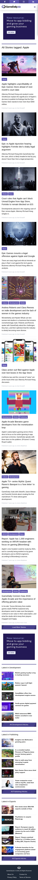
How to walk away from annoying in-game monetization (23, 762)
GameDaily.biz (10, 870)
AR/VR (5, 534)
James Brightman (22, 446)
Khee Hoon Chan (22, 622)
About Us (10, 874)
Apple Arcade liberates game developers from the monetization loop (17, 425)
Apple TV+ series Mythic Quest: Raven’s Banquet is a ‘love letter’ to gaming (18, 484)
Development (14, 303)
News (4, 79)
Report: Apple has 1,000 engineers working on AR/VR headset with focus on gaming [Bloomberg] (18, 542)
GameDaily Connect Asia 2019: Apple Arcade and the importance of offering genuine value (18, 599)
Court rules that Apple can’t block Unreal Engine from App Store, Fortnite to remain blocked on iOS (17, 201)
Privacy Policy (12, 877)
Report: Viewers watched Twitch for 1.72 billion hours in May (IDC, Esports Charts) (25, 839)
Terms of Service (25, 877)
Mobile (5, 194)
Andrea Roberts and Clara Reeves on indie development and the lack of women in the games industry (19, 310)
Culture (5, 303)
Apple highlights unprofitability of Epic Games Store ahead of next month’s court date (17, 87)
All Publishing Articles (19, 791)
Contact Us (23, 874)
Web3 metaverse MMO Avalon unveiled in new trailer (23, 716)
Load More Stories (19, 627)
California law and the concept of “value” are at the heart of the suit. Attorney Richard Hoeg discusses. (18, 379)
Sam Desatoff (21, 108)
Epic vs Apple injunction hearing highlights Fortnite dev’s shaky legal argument (18, 147)
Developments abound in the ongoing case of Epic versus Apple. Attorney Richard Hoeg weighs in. (19, 211)
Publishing (23, 417)
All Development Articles (19, 725)
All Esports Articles (19, 858)
